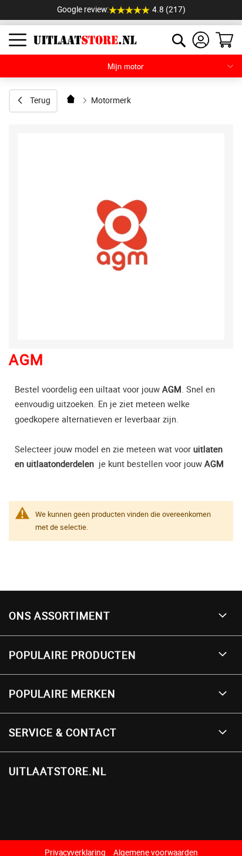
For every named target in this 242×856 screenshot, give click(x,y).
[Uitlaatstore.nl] (80, 40)
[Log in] (201, 40)
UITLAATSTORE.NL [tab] (57, 771)
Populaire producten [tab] (72, 655)
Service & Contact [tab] (63, 732)
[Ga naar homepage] (71, 98)
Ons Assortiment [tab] (59, 615)
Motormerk (111, 100)
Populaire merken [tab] (62, 693)
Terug (40, 100)
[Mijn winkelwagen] (224, 40)
